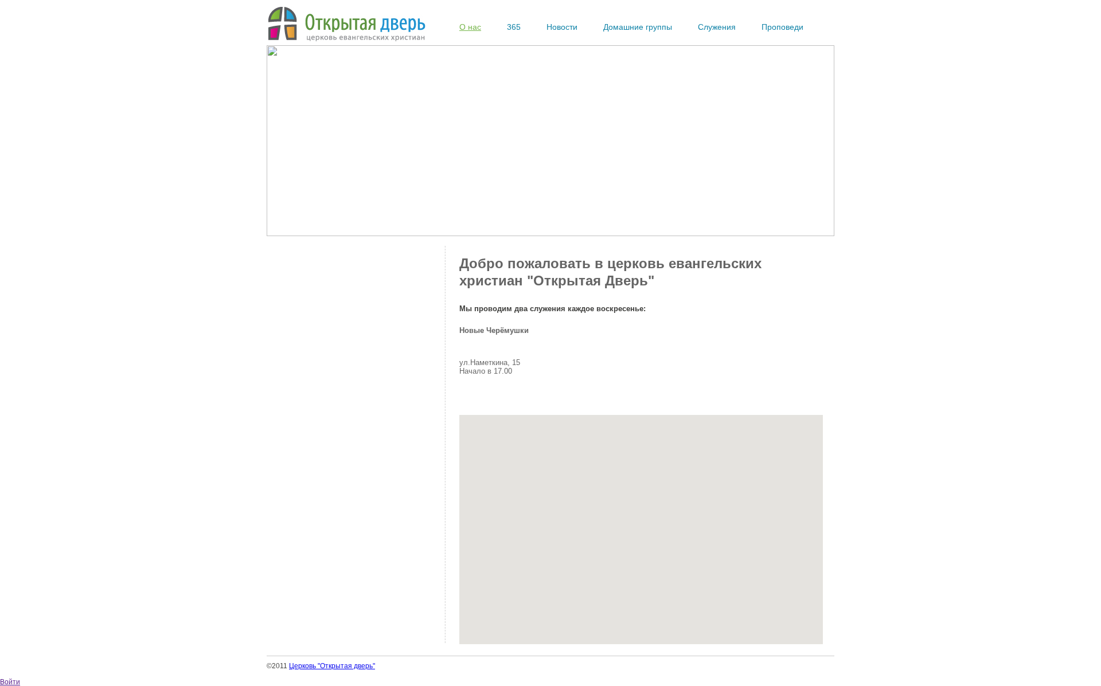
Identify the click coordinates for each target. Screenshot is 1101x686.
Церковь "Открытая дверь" (332, 666)
